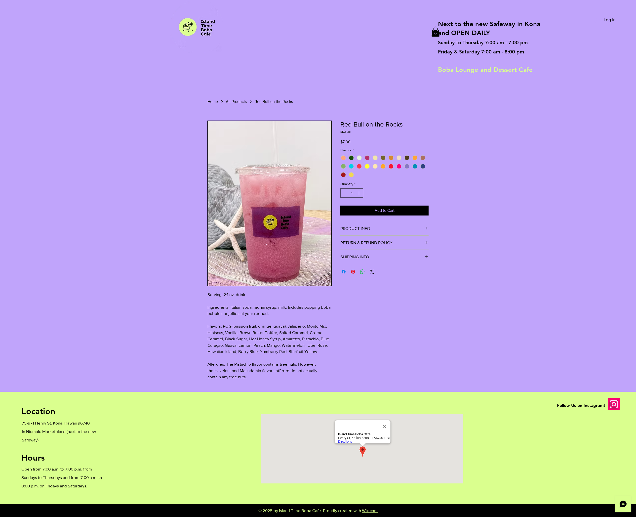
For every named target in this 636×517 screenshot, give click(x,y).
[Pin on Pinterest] (353, 272)
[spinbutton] (351, 193)
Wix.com (370, 510)
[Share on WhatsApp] (362, 272)
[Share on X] (372, 272)
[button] (435, 32)
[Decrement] (344, 193)
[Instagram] (614, 404)
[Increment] (359, 193)
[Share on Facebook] (344, 272)
